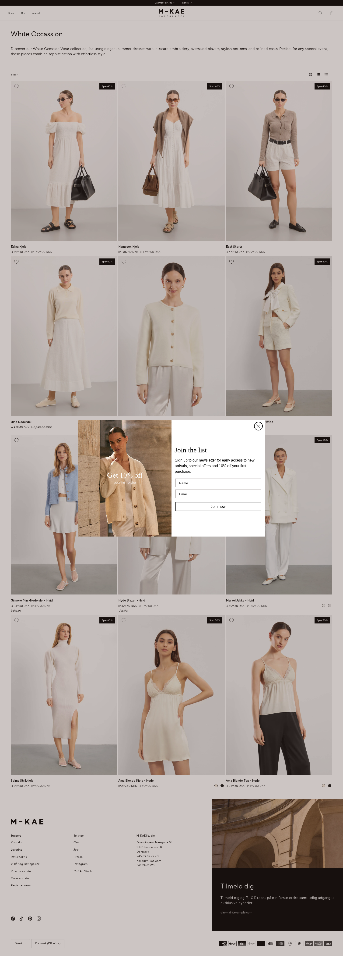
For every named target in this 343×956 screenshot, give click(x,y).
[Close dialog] (258, 426)
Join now (218, 506)
